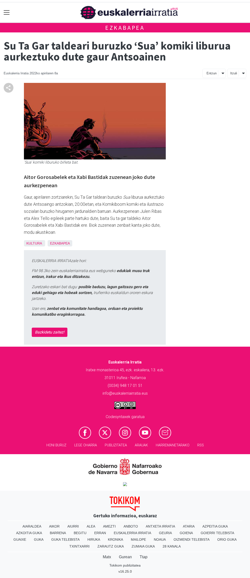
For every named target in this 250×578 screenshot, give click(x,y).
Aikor (54, 526)
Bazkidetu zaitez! (49, 332)
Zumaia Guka (143, 546)
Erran (100, 533)
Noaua (160, 539)
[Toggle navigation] (6, 12)
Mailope (138, 539)
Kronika (115, 539)
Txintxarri (79, 546)
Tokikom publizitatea (125, 565)
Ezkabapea (125, 27)
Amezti (109, 526)
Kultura (34, 243)
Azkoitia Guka (29, 533)
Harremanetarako (172, 445)
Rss (200, 445)
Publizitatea (116, 445)
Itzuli (233, 73)
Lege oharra (85, 445)
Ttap (143, 557)
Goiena (186, 533)
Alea (91, 526)
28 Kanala (172, 546)
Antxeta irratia (160, 526)
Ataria (189, 526)
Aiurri (73, 526)
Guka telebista (65, 539)
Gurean (125, 557)
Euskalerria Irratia (132, 533)
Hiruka (93, 539)
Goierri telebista (217, 533)
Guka (38, 539)
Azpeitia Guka (215, 526)
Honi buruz (56, 445)
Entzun (212, 73)
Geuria (165, 533)
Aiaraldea (31, 526)
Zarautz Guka (110, 546)
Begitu (80, 533)
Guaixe (19, 539)
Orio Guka (227, 539)
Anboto (131, 526)
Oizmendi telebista (191, 539)
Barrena (58, 533)
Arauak (141, 445)
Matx (107, 557)
